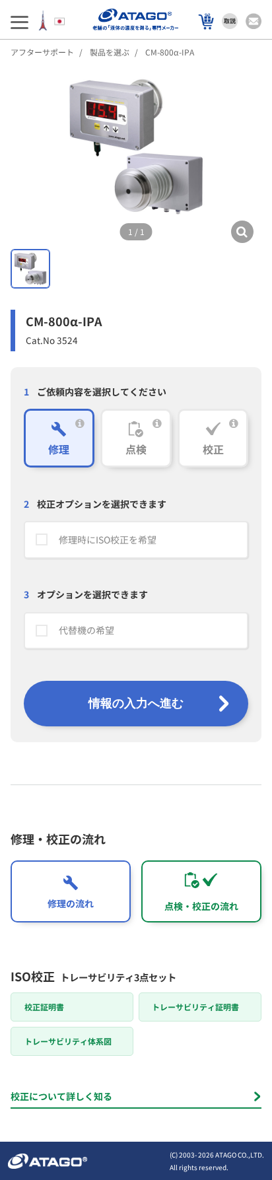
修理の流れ (71, 903)
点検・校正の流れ (201, 906)
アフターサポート (42, 51)
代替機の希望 (86, 630)
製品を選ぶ (109, 51)
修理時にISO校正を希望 (107, 539)
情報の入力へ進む (136, 703)
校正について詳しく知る (61, 1096)
